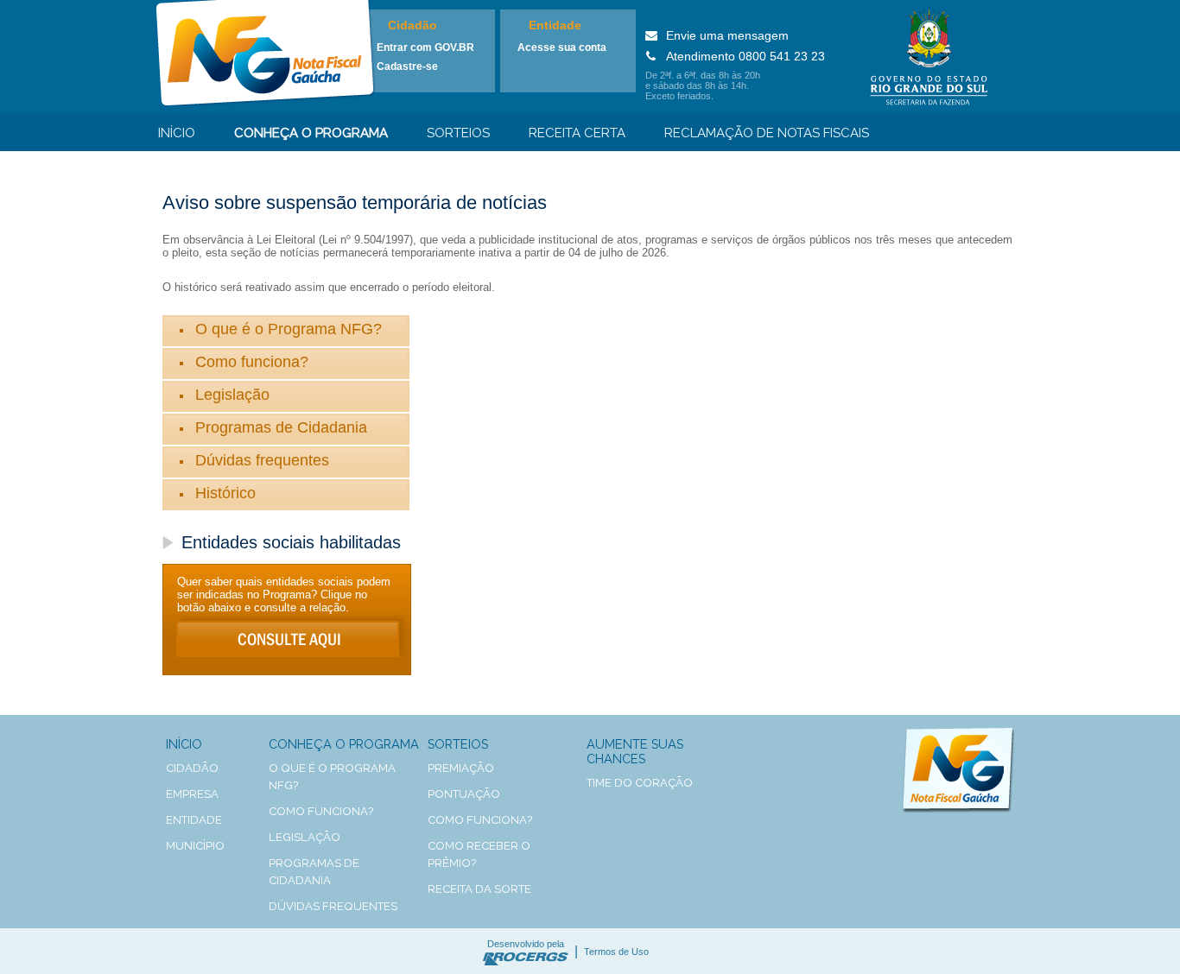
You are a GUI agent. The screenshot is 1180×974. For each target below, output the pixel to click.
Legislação (232, 394)
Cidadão (412, 25)
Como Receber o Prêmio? (479, 854)
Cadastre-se (407, 66)
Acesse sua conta (561, 47)
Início (176, 133)
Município (195, 845)
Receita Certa (577, 133)
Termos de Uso (616, 951)
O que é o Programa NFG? (288, 329)
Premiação (461, 768)
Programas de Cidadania (281, 427)
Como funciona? (251, 361)
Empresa (192, 793)
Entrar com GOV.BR (425, 47)
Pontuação (464, 793)
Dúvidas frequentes (262, 460)
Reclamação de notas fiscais (766, 133)
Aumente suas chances (635, 751)
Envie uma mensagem (727, 35)
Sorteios (458, 133)
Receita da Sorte (479, 888)
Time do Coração (640, 782)
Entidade (555, 25)
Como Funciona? (480, 819)
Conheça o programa (311, 133)
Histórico (225, 493)
